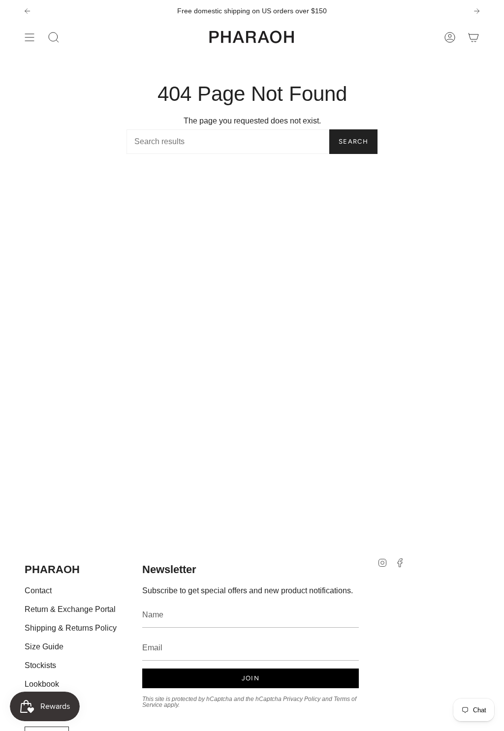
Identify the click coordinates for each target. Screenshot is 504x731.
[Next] (476, 11)
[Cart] (473, 37)
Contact (38, 590)
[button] (54, 37)
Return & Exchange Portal (70, 609)
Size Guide (44, 646)
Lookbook (42, 684)
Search (353, 141)
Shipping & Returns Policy (71, 628)
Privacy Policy (301, 699)
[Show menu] (29, 37)
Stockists (40, 665)
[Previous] (27, 11)
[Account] (450, 37)
